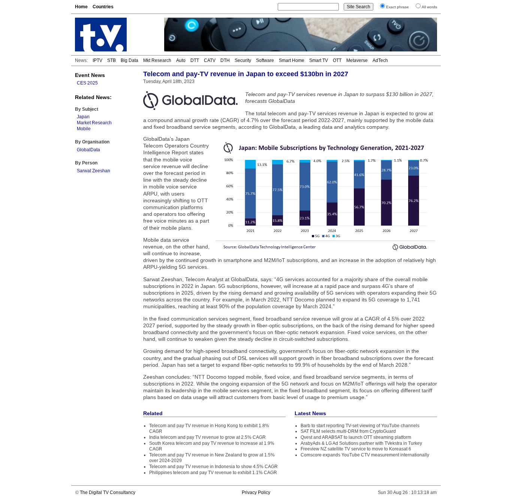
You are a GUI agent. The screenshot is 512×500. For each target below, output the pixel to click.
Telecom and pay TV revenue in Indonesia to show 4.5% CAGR (213, 466)
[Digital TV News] (115, 34)
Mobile (84, 128)
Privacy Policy (256, 492)
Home (81, 6)
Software (265, 60)
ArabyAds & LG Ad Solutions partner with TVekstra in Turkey (361, 443)
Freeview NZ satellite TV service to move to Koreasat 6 (356, 449)
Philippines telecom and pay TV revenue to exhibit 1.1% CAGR (213, 472)
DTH (225, 60)
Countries (103, 6)
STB (111, 60)
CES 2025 (87, 83)
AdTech (380, 60)
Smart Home (291, 60)
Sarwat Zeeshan (93, 170)
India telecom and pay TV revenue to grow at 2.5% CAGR (207, 437)
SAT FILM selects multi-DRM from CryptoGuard (348, 431)
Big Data (129, 60)
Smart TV (318, 60)
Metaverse (357, 60)
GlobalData (88, 149)
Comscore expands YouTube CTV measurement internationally (365, 455)
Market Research (94, 122)
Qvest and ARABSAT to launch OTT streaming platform (356, 437)
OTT (337, 60)
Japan (83, 116)
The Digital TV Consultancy (107, 492)
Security (243, 60)
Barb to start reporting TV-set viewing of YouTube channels (360, 425)
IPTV (97, 60)
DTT (194, 60)
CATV (210, 60)
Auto (181, 60)
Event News (90, 75)
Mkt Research (157, 60)
